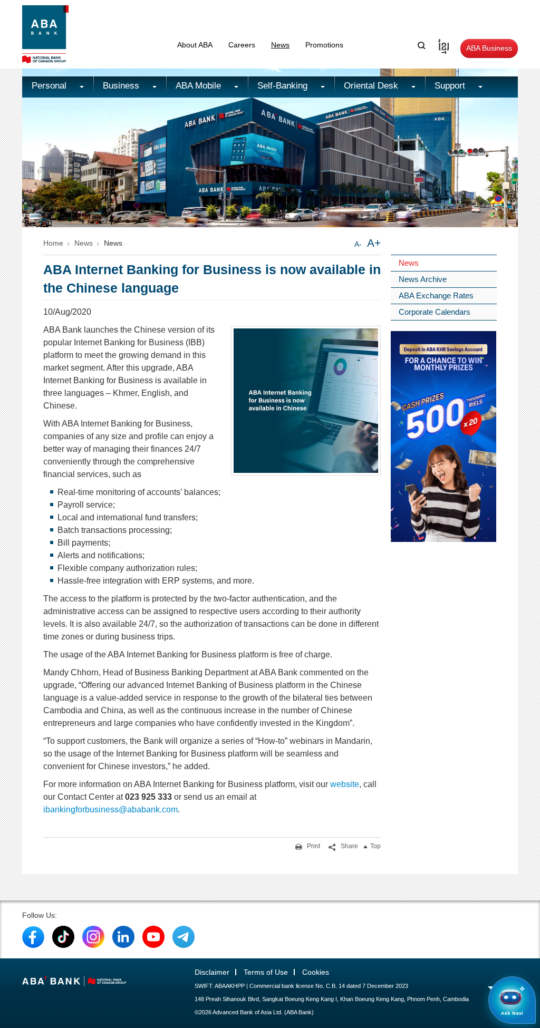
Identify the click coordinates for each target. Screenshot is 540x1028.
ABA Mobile (200, 86)
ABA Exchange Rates (436, 295)
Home (53, 243)
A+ (374, 243)
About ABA (195, 45)
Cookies (315, 972)
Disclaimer (212, 972)
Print (312, 846)
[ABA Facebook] (33, 936)
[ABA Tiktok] (63, 936)
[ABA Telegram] (183, 936)
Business (122, 86)
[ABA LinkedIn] (123, 936)
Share (348, 846)
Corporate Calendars (434, 311)
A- (358, 244)
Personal (50, 86)
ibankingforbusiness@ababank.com (110, 809)
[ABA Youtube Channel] (153, 936)
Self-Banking (283, 86)
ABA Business (489, 48)
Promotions (324, 45)
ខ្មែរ (440, 44)
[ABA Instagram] (93, 936)
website (344, 784)
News (280, 45)
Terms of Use (266, 972)
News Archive (423, 279)
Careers (241, 45)
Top (375, 846)
